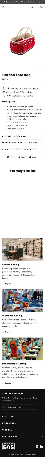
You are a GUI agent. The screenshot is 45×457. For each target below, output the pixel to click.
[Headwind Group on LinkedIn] (41, 446)
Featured (8, 416)
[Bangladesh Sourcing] (22, 349)
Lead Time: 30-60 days (14, 136)
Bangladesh (9, 423)
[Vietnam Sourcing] (22, 300)
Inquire (8, 284)
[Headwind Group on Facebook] (37, 446)
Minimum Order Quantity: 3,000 (19, 143)
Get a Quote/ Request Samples (19, 149)
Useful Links (10, 436)
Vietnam (7, 430)
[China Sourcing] (22, 249)
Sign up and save (13, 393)
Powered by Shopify (30, 454)
